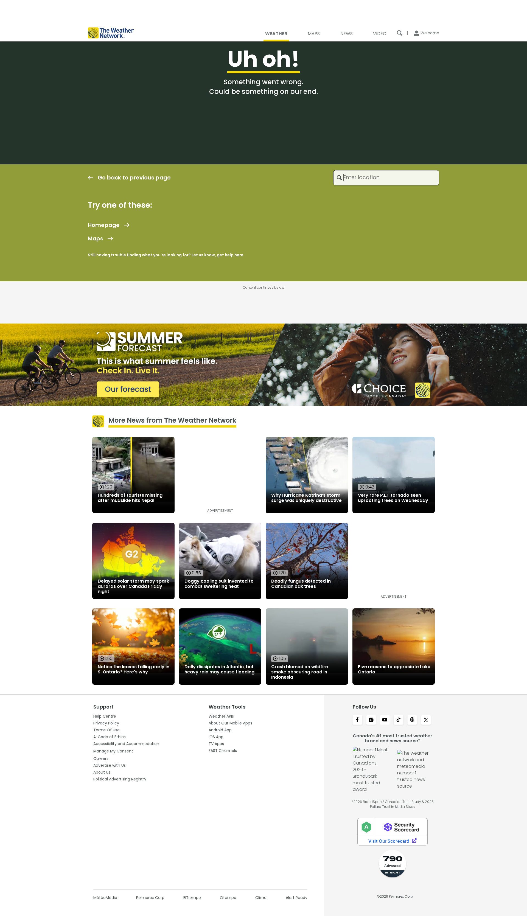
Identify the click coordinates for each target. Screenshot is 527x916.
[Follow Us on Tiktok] (398, 720)
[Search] (399, 33)
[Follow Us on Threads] (412, 720)
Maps (95, 238)
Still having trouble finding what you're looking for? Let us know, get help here (165, 255)
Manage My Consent (113, 751)
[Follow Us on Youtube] (385, 720)
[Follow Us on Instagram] (371, 720)
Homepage (104, 225)
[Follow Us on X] (426, 720)
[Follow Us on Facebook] (357, 720)
